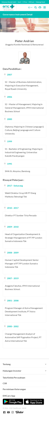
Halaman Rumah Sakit (9, 2)
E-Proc (25, 2)
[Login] (40, 7)
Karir (19, 2)
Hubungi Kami (40, 2)
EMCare (31, 2)
